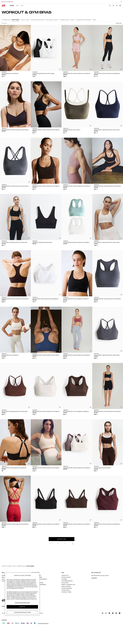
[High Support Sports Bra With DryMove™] (15, 442)
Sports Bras (30, 566)
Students (5, 581)
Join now (94, 578)
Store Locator (66, 577)
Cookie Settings (66, 592)
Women (12, 5)
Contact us (65, 575)
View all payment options (43, 623)
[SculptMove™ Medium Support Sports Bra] (107, 104)
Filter (118, 23)
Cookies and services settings (22, 612)
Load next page (61, 539)
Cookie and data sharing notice (22, 602)
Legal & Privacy (66, 586)
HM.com (4, 566)
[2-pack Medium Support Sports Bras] (46, 48)
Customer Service (67, 581)
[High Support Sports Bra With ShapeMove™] (107, 48)
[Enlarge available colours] (2, 471)
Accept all (22, 606)
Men (17, 5)
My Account (65, 582)
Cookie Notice (66, 590)
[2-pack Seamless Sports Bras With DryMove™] (77, 217)
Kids (22, 5)
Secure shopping (67, 588)
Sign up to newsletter (68, 584)
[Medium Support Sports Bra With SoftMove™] (15, 104)
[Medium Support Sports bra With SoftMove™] (77, 48)
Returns (64, 579)
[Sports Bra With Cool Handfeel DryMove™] (77, 273)
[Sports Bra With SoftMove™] (15, 48)
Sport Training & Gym (19, 566)
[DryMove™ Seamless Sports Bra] (46, 217)
